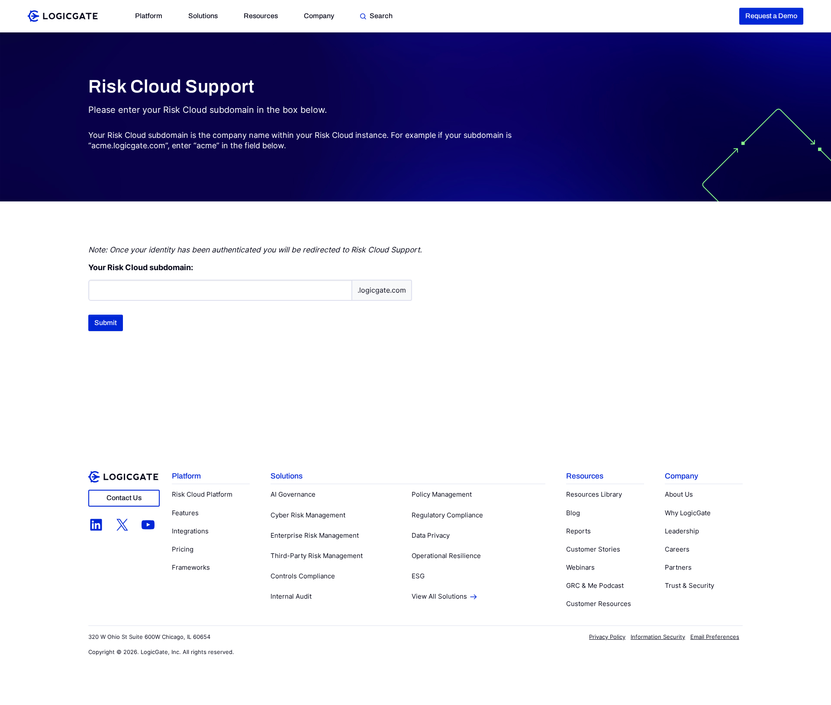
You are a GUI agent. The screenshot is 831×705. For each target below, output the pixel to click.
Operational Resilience (446, 556)
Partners (678, 567)
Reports (578, 531)
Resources (261, 15)
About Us (679, 494)
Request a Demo (771, 15)
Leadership (682, 531)
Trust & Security (689, 585)
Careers (677, 549)
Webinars (580, 567)
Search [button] (381, 15)
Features (185, 513)
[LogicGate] (63, 15)
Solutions (203, 15)
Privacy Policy (607, 636)
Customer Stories (593, 549)
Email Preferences (714, 636)
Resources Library (594, 494)
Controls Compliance (303, 576)
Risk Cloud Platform (202, 494)
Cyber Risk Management (308, 515)
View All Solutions (439, 596)
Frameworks (191, 567)
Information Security (658, 636)
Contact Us (124, 497)
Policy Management (442, 494)
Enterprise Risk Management (315, 535)
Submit (105, 322)
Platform (148, 15)
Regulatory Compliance (447, 515)
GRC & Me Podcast (595, 585)
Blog (573, 513)
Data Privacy (431, 535)
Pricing (182, 549)
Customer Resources (598, 604)
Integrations (190, 531)
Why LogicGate (688, 513)
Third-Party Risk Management (317, 556)
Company (319, 15)
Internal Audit (291, 596)
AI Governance (293, 494)
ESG (418, 576)
